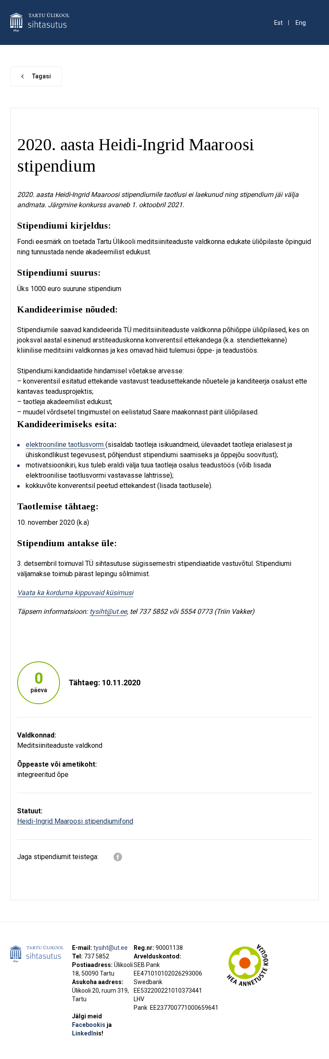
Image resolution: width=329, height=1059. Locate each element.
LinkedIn (87, 1033)
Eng (301, 23)
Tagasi (41, 76)
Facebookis (89, 1024)
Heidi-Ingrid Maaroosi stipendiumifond (75, 821)
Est (278, 23)
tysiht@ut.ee (110, 947)
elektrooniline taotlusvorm (65, 444)
